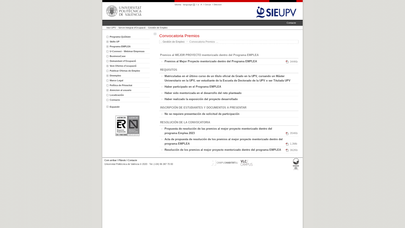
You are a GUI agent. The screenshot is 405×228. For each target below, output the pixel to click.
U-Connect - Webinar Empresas (127, 51)
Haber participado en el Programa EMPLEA (193, 86)
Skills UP (114, 41)
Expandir (115, 107)
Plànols (122, 160)
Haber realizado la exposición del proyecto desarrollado (201, 99)
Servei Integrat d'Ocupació (132, 27)
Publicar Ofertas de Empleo (125, 70)
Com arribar (110, 160)
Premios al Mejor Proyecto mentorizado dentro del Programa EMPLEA (211, 61)
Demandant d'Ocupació (123, 61)
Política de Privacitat (121, 85)
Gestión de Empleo (157, 27)
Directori (217, 4)
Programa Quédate (120, 36)
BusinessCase (118, 56)
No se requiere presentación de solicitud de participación (202, 113)
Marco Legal (116, 80)
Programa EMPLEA (120, 46)
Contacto (115, 100)
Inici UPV (111, 27)
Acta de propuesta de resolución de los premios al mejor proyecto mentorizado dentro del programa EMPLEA (224, 141)
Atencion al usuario (120, 90)
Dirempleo (115, 75)
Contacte (291, 23)
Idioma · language (184, 4)
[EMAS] (296, 169)
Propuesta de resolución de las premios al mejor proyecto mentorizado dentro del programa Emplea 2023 (218, 130)
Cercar (208, 4)
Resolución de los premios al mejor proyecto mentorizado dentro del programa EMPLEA (223, 149)
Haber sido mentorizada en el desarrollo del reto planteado (203, 93)
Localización (117, 95)
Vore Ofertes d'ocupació (123, 66)
